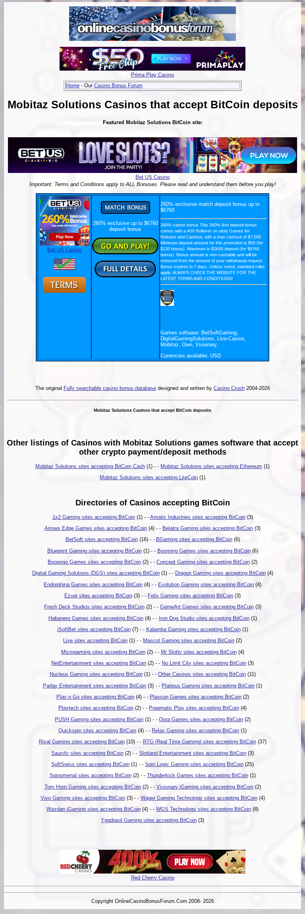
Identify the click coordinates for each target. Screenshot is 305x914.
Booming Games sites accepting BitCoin (204, 551)
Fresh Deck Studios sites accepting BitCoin (94, 607)
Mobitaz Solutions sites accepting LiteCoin (149, 477)
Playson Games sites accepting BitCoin (195, 697)
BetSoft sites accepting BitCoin (102, 539)
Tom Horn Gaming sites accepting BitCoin (92, 787)
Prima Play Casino (152, 75)
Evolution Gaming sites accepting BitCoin (206, 585)
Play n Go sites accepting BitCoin (95, 697)
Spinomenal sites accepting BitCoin (90, 775)
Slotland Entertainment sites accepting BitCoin (192, 753)
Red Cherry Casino (152, 878)
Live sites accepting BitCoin (95, 640)
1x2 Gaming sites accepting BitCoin (93, 517)
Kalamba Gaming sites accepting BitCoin (193, 629)
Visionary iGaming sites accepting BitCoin (204, 787)
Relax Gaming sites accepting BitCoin (195, 731)
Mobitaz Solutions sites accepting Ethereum (211, 466)
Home (72, 85)
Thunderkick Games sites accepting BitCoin (197, 775)
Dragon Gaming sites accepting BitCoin (220, 573)
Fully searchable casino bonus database (110, 388)
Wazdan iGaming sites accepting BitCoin (93, 809)
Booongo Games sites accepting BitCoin (94, 562)
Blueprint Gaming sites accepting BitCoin (94, 551)
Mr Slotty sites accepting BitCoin (199, 652)
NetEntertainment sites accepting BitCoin (98, 663)
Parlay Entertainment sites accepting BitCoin (94, 686)
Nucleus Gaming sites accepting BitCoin (96, 674)
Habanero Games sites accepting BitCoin (95, 618)
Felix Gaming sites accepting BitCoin (190, 596)
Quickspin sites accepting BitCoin (97, 731)
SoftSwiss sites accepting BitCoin (90, 764)
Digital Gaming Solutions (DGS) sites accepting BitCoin (96, 573)
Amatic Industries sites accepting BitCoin (197, 517)
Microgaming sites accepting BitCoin (103, 652)
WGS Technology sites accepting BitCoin (203, 809)
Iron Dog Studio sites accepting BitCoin (204, 618)
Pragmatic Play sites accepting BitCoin (194, 708)
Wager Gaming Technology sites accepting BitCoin (199, 798)
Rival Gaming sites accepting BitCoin (82, 742)
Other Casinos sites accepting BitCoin (202, 674)
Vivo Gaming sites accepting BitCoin (83, 798)
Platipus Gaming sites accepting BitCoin (208, 686)
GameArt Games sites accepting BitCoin (207, 607)
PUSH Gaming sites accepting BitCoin (99, 719)
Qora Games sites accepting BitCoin (201, 719)
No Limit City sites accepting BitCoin (204, 663)
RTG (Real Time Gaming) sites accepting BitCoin (199, 742)
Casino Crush (229, 388)
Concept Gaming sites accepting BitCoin (203, 562)
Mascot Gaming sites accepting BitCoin (188, 640)
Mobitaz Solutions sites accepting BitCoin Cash (90, 466)
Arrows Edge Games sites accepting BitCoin (95, 528)
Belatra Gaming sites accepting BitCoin (207, 528)
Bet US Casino (152, 177)
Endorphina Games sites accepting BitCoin (93, 585)
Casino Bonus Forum (118, 85)
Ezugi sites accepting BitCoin (98, 596)
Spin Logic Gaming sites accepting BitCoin (194, 764)
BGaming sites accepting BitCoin (194, 539)
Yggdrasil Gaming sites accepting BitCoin (149, 820)
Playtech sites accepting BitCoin (95, 708)
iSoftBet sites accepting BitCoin (94, 629)
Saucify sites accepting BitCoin (87, 753)
